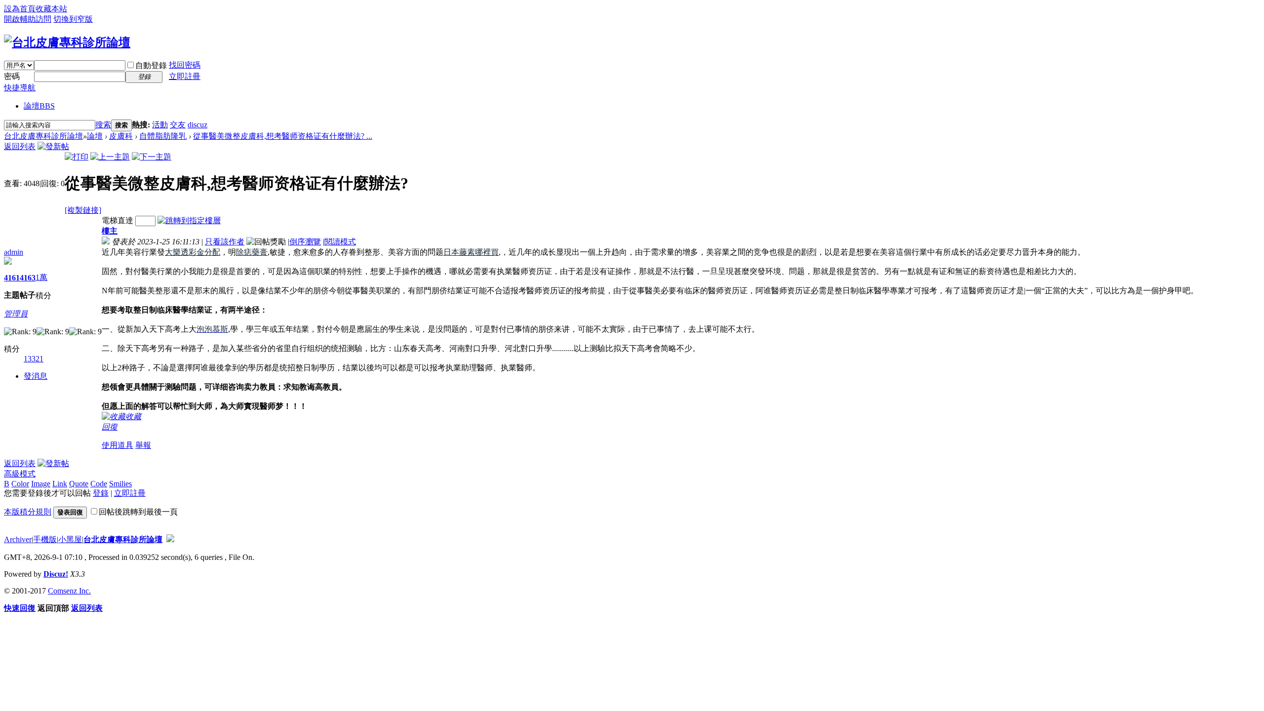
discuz (197, 124)
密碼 (12, 76)
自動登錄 (151, 65)
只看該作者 (224, 241)
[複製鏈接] (83, 210)
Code (98, 483)
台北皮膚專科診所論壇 (43, 136)
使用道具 (117, 445)
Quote (78, 483)
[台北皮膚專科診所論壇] (67, 42)
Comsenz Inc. (69, 591)
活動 (160, 124)
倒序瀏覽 (305, 241)
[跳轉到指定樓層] (189, 220)
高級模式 (20, 474)
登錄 (101, 493)
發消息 (35, 376)
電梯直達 (117, 220)
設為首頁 (20, 8)
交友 (178, 124)
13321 (33, 359)
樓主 (110, 231)
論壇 (39, 106)
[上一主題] (110, 157)
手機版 (45, 539)
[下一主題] (151, 157)
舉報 (143, 445)
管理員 (16, 314)
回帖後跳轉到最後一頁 (138, 512)
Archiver (18, 539)
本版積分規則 (27, 512)
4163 (28, 278)
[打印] (76, 157)
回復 (110, 427)
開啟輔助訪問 (27, 19)
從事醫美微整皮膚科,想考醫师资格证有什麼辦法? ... (282, 136)
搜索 (103, 124)
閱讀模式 (340, 241)
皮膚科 (121, 136)
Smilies (120, 483)
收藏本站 (51, 8)
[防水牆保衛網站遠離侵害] (170, 539)
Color (20, 483)
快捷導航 (20, 87)
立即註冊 (184, 76)
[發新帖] (53, 146)
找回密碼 (184, 65)
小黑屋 (70, 539)
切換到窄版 (73, 19)
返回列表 (20, 146)
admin (13, 252)
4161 (12, 278)
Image (40, 483)
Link (59, 483)
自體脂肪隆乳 (163, 136)
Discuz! (55, 574)
